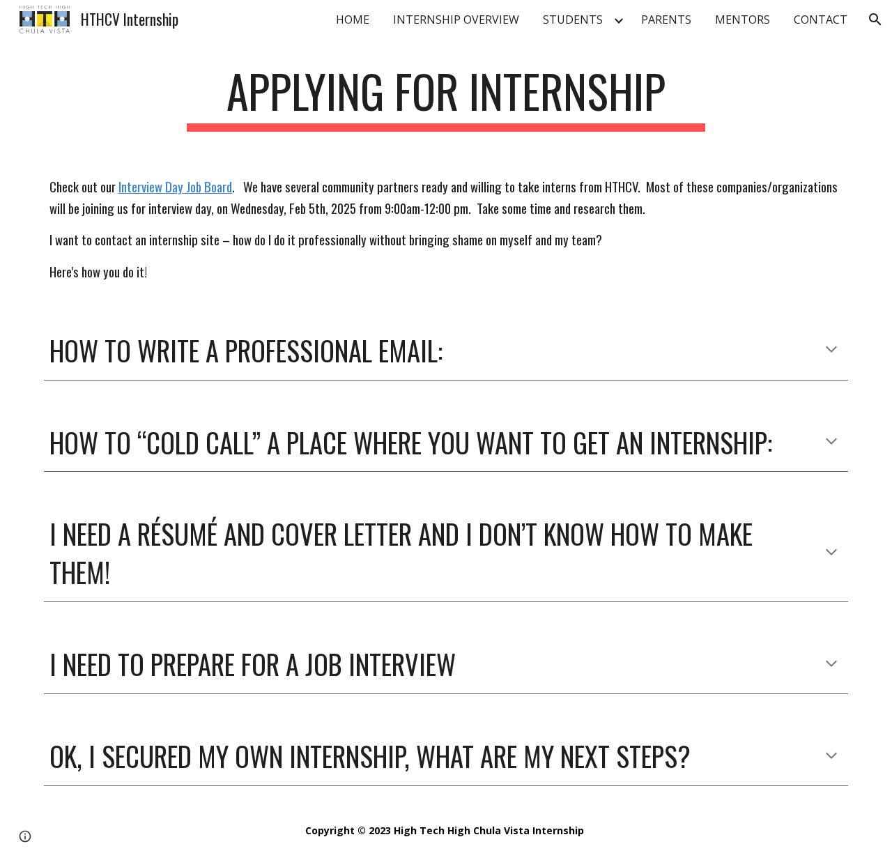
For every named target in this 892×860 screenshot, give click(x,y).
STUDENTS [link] (573, 19)
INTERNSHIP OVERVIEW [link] (456, 19)
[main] (446, 98)
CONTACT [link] (820, 19)
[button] (875, 19)
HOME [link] (352, 19)
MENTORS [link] (742, 19)
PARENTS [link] (666, 19)
